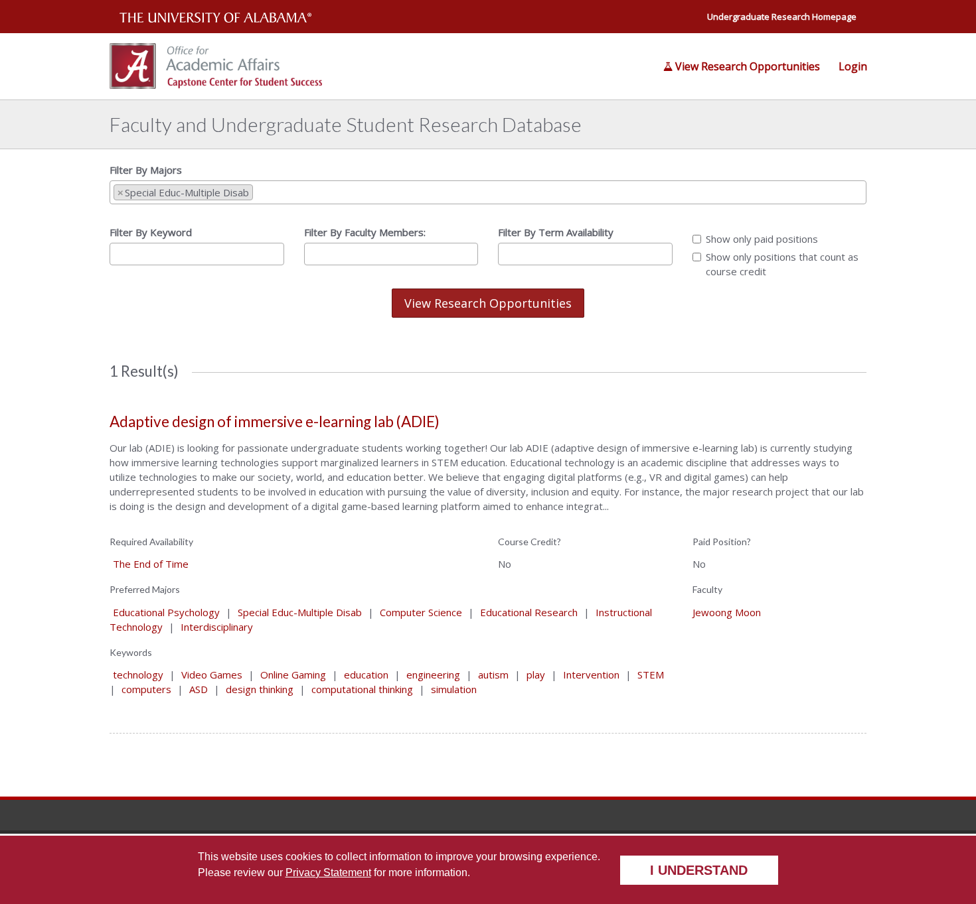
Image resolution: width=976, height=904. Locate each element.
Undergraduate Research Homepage (781, 17)
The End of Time (151, 563)
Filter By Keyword (151, 232)
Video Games (211, 674)
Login (853, 66)
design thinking (259, 689)
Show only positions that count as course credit (782, 264)
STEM (650, 674)
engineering (433, 674)
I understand (699, 870)
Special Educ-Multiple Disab (300, 612)
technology (138, 674)
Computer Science (421, 612)
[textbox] (260, 191)
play (536, 674)
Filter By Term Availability (555, 232)
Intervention (591, 674)
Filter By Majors (146, 169)
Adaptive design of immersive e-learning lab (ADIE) (275, 421)
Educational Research (529, 612)
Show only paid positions (762, 238)
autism (493, 674)
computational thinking (362, 689)
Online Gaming (293, 674)
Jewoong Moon (726, 612)
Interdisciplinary (217, 626)
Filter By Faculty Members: (365, 232)
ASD (198, 689)
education (366, 674)
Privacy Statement (328, 872)
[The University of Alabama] (215, 16)
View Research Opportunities (747, 66)
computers (146, 689)
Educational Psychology (166, 612)
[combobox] (488, 192)
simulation (454, 689)
